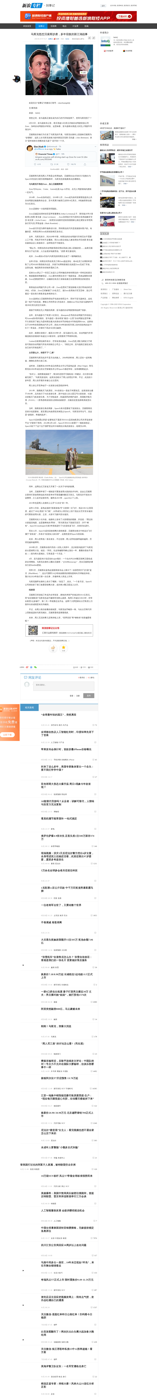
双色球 (64, 794)
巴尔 (65, 915)
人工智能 (54, 742)
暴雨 (52, 864)
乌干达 (65, 725)
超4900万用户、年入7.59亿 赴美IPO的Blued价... (118, 261)
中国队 (65, 1071)
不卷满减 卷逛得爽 (51, 922)
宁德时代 (69, 1089)
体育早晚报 (55, 846)
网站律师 (115, 298)
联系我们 (104, 293)
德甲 (55, 1325)
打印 (84, 667)
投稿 (86, 26)
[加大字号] (93, 38)
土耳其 (56, 915)
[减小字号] (89, 38)
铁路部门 (57, 1054)
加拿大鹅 (65, 1342)
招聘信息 (115, 293)
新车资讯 (57, 985)
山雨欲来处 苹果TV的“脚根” (112, 254)
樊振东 (59, 1071)
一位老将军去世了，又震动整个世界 (61, 905)
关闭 (91, 667)
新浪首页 (127, 5)
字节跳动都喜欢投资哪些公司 (112, 250)
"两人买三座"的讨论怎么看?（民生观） (63, 1043)
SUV (63, 1089)
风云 (63, 1186)
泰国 (64, 1238)
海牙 (61, 915)
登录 (71, 695)
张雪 (57, 967)
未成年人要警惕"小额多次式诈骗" (60, 1147)
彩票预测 (57, 794)
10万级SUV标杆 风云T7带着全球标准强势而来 (66, 1176)
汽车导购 (57, 1123)
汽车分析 (57, 1186)
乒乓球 (53, 1071)
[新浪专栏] (32, 5)
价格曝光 (65, 760)
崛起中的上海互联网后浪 (111, 268)
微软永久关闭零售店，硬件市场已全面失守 (116, 150)
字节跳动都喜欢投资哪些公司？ (112, 172)
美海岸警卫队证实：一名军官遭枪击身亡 (63, 1366)
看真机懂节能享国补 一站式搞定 (59, 818)
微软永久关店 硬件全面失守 (112, 246)
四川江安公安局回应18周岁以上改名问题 (63, 1245)
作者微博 (109, 51)
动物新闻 (57, 1342)
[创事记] (49, 5)
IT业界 (75, 26)
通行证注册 (128, 293)
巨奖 (55, 898)
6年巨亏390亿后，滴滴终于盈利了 (113, 128)
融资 (55, 1019)
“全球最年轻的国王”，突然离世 (58, 714)
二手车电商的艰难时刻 (110, 265)
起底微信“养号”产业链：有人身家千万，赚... (117, 257)
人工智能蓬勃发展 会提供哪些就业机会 (63, 1210)
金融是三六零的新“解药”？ (111, 243)
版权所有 (129, 308)
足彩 (52, 1394)
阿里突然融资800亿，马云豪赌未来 (60, 1009)
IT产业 (61, 742)
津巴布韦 (54, 725)
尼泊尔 (57, 864)
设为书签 (113, 5)
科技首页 (27, 26)
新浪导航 (134, 5)
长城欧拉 (65, 985)
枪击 (60, 1377)
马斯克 (53, 1037)
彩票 (59, 898)
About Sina (127, 289)
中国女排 (58, 1238)
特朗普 (37, 1169)
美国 (32, 1169)
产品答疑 (104, 298)
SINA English (128, 298)
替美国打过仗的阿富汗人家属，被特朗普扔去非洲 (48, 1164)
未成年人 (61, 1158)
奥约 (60, 725)
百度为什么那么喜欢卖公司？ (111, 213)
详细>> (134, 139)
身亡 (64, 1377)
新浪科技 (120, 5)
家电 (52, 829)
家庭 (55, 1002)
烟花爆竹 (57, 1106)
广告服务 (115, 289)
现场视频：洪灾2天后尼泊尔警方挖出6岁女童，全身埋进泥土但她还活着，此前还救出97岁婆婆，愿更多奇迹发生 (67, 856)
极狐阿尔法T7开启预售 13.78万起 (59, 1078)
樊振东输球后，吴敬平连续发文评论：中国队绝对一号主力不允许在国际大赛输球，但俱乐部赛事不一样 (67, 1064)
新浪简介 (104, 289)
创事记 (41, 26)
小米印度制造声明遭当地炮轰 (112, 239)
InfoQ (67, 39)
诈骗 (55, 1158)
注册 (78, 695)
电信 (64, 26)
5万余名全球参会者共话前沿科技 (59, 870)
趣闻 (52, 967)
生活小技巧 (58, 1273)
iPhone (71, 760)
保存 (76, 667)
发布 (89, 695)
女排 (52, 1238)
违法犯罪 (54, 1377)
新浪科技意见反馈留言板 (115, 280)
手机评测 (57, 760)
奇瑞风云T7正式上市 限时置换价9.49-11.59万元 (67, 1279)
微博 (57, 39)
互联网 (53, 26)
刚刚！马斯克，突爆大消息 (56, 1026)
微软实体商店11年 (109, 272)
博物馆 (56, 812)
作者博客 (128, 51)
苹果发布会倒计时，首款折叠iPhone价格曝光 (66, 749)
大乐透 (64, 950)
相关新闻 (29, 707)
